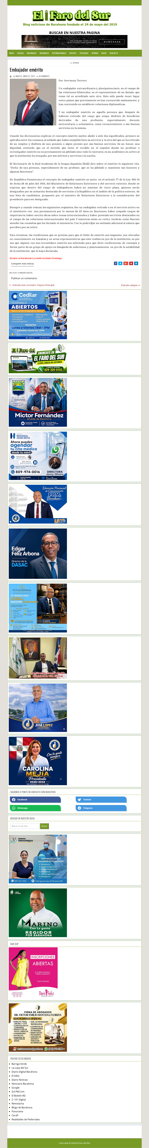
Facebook (22, 799)
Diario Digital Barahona (24, 1071)
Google (15, 1087)
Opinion (95, 53)
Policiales (84, 53)
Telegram (88, 808)
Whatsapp (22, 808)
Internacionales (59, 53)
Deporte (73, 53)
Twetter (87, 799)
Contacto (114, 53)
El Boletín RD (19, 1095)
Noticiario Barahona (23, 1083)
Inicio (11, 53)
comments (44, 76)
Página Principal (45, 285)
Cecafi (15, 1115)
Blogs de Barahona (22, 1107)
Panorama (17, 1111)
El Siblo (15, 1075)
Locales (20, 53)
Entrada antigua (129, 285)
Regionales (44, 53)
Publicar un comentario (24, 278)
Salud (103, 53)
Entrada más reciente (24, 285)
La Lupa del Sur (20, 1067)
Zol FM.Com (18, 1091)
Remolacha (18, 1103)
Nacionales (32, 53)
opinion (76, 63)
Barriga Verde (19, 1063)
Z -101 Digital (19, 1099)
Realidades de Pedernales (26, 1119)
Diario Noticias (20, 1079)
